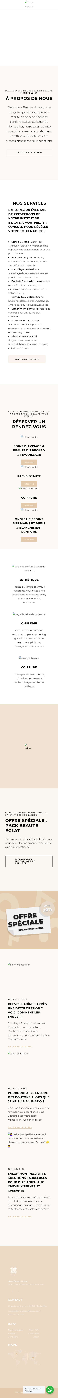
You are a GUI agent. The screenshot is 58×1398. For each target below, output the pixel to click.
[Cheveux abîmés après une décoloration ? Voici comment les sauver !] (29, 977)
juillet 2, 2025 (17, 999)
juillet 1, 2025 (17, 1088)
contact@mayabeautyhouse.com (24, 1311)
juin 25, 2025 (16, 1169)
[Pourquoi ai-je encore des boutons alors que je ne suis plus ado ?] (29, 1066)
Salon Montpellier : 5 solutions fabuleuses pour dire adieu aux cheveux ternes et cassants (27, 1182)
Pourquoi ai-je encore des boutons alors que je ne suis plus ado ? (29, 1097)
